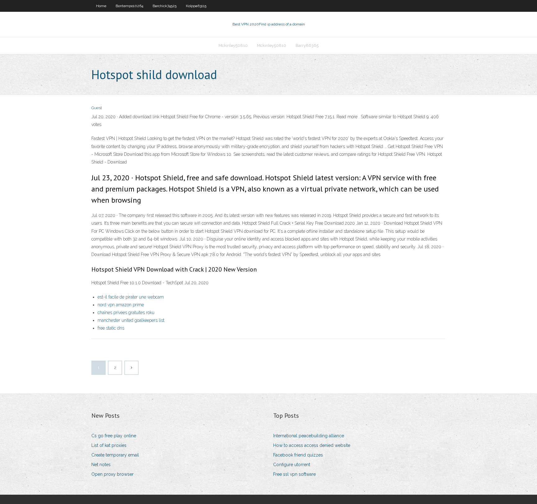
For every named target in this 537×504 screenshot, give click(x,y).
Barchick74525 (165, 6)
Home (101, 6)
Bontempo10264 (129, 6)
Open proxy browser (112, 474)
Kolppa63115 (196, 6)
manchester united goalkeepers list (131, 320)
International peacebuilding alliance (308, 435)
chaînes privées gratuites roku (126, 312)
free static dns (111, 328)
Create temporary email (115, 454)
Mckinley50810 (233, 45)
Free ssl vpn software (294, 474)
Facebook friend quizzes (298, 454)
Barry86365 (307, 45)
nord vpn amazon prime (121, 304)
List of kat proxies (108, 445)
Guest (96, 108)
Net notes (101, 464)
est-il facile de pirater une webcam (131, 297)
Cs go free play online (113, 435)
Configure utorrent (291, 464)
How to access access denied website (311, 445)
